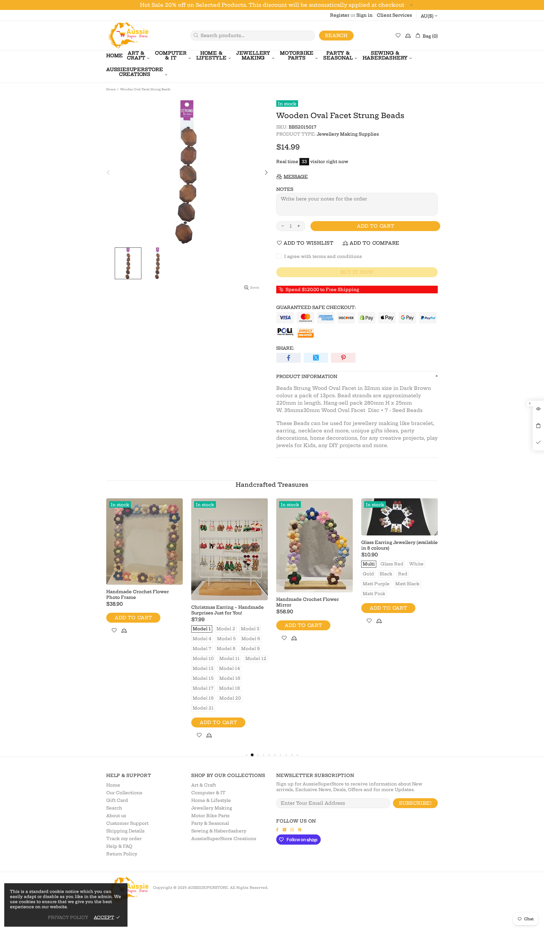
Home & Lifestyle (211, 800)
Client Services (394, 15)
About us (116, 815)
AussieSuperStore (127, 36)
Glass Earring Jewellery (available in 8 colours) (399, 545)
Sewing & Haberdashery (218, 831)
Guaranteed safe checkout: (316, 307)
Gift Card (117, 800)
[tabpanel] (144, 572)
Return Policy (121, 854)
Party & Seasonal (210, 823)
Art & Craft (203, 785)
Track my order (124, 838)
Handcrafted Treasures (272, 484)
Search (336, 35)
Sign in (364, 15)
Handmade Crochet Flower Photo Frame (137, 594)
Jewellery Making (211, 808)
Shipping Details (125, 831)
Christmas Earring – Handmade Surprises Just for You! (227, 610)
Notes (284, 189)
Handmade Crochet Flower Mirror (307, 602)
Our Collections (124, 792)
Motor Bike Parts (210, 815)
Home (111, 89)
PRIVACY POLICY (68, 917)
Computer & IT (208, 792)
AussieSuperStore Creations (223, 838)
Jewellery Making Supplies (348, 134)
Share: (285, 348)
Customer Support (127, 823)
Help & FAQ (119, 846)
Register (339, 15)
